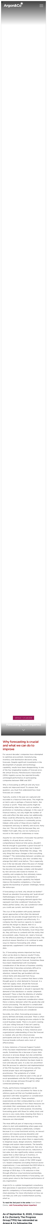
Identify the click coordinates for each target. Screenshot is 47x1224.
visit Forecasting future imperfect (23, 1205)
